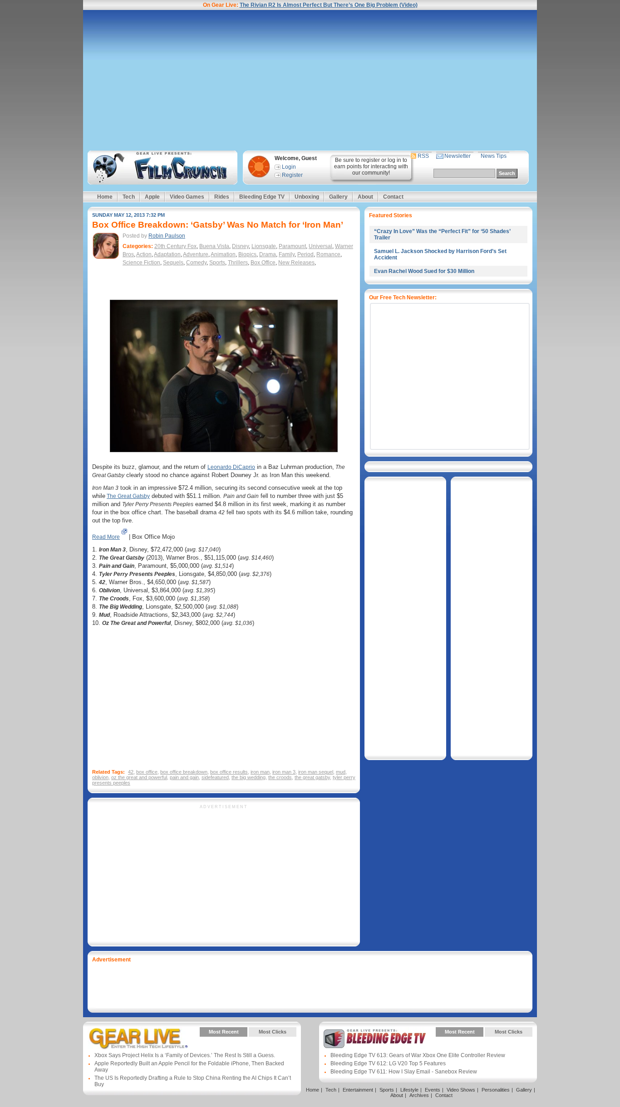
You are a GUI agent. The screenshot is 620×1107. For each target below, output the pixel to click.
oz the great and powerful (139, 777)
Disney (240, 246)
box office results (229, 772)
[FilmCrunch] (161, 168)
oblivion (100, 777)
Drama (267, 254)
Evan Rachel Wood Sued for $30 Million (424, 271)
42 (130, 772)
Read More (106, 537)
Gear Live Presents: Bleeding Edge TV (375, 1038)
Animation (223, 254)
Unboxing (307, 197)
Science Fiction (141, 262)
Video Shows (461, 1089)
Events (432, 1089)
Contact (393, 197)
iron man (260, 772)
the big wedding (248, 777)
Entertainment (358, 1089)
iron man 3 (283, 772)
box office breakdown (183, 772)
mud (340, 772)
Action (144, 254)
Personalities (496, 1089)
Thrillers (238, 262)
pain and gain (184, 777)
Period (305, 254)
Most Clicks (272, 1031)
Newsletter (457, 156)
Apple (152, 197)
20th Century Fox (175, 246)
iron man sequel (315, 772)
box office (146, 772)
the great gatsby (312, 777)
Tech (129, 197)
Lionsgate (263, 246)
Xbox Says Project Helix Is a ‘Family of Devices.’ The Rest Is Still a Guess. (184, 1055)
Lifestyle (409, 1089)
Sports (217, 262)
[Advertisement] (310, 80)
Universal (320, 246)
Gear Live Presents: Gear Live (139, 1038)
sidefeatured (215, 777)
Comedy (196, 262)
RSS (423, 156)
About (365, 197)
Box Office (263, 262)
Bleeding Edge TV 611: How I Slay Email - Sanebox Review (403, 1071)
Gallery (338, 197)
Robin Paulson (166, 236)
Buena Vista (214, 246)
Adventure (195, 254)
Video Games (187, 197)
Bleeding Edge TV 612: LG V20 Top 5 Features (388, 1063)
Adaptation (167, 254)
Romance (328, 254)
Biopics (247, 254)
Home (105, 197)
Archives (419, 1095)
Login (289, 167)
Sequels (173, 262)
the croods (280, 777)
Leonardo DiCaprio (231, 467)
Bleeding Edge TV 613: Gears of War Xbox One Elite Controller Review (417, 1055)
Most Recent (224, 1031)
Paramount (292, 246)
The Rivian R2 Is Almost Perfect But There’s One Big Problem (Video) (329, 5)
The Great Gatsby (128, 496)
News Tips (494, 156)
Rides (221, 197)
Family (287, 254)
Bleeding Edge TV (262, 197)
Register (292, 175)
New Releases (296, 262)
